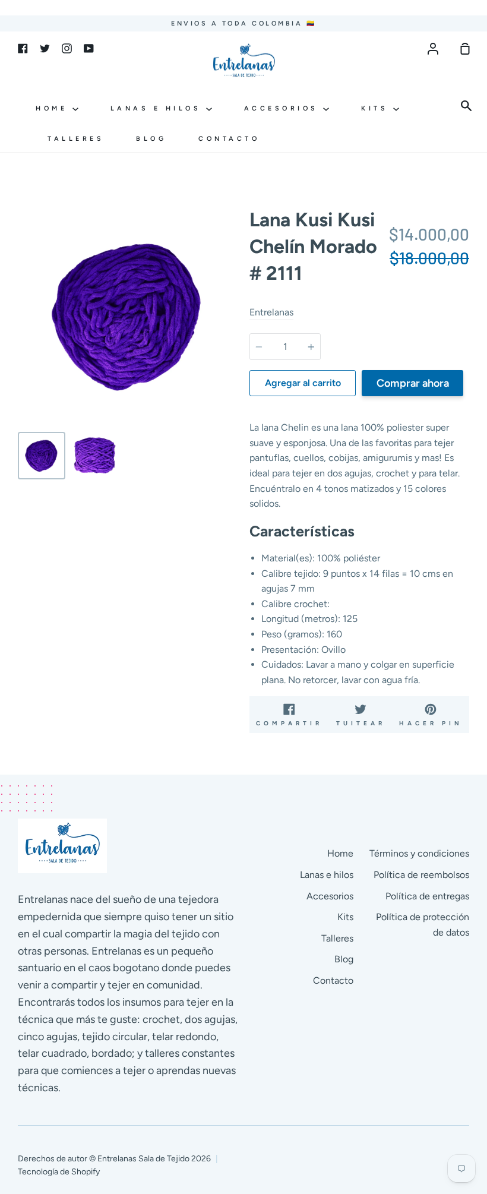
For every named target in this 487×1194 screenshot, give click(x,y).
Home (54, 108)
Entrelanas (271, 312)
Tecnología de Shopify (59, 1172)
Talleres (76, 139)
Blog (151, 139)
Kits (377, 108)
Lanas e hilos (158, 108)
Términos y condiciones (419, 853)
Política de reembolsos (421, 874)
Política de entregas (427, 896)
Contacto (229, 139)
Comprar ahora (413, 383)
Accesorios (284, 108)
